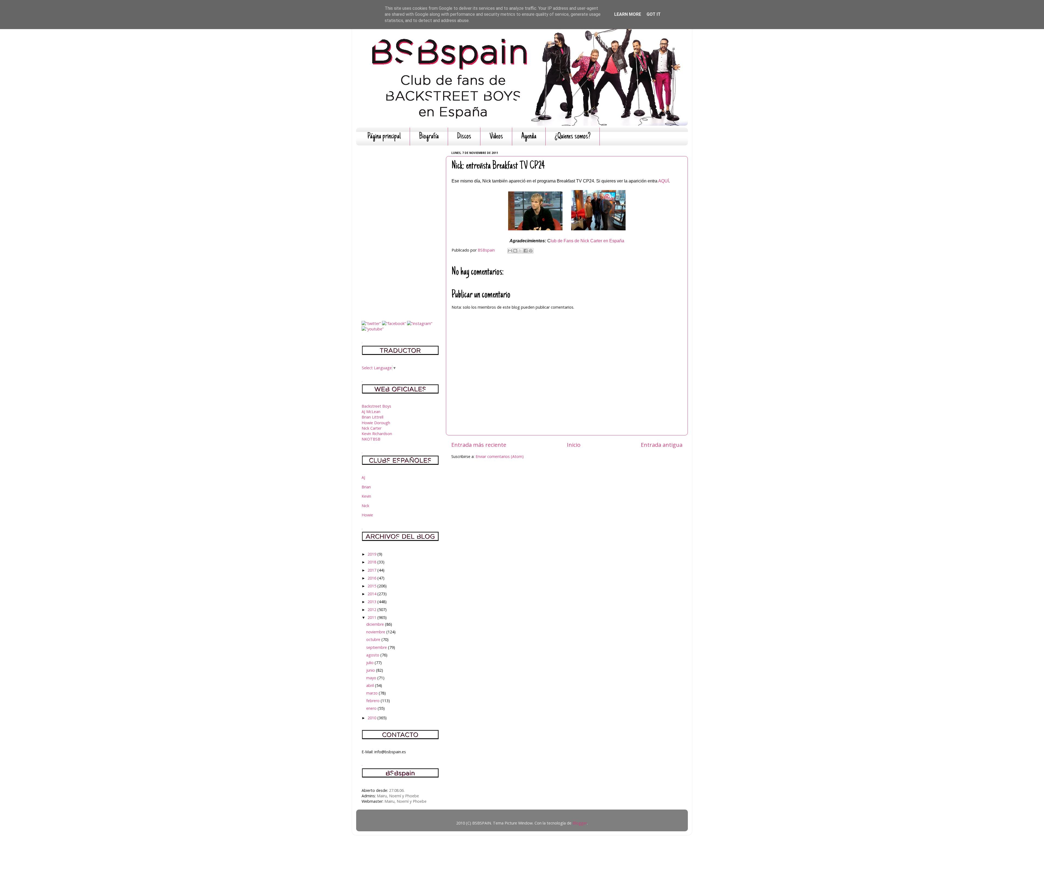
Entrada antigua (661, 444)
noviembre (376, 631)
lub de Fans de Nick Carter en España (587, 240)
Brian (366, 486)
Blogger (580, 823)
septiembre (377, 647)
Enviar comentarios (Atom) (500, 456)
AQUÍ (663, 181)
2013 (372, 601)
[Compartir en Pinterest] (530, 250)
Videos (496, 136)
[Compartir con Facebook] (525, 250)
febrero (373, 700)
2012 (372, 609)
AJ (363, 477)
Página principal (384, 136)
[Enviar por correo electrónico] (510, 250)
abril (370, 685)
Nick (365, 505)
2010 (372, 717)
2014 (372, 593)
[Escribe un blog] (515, 250)
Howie (367, 514)
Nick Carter (371, 428)
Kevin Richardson (377, 433)
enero (372, 708)
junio (371, 670)
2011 (372, 617)
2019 (372, 554)
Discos (464, 136)
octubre (373, 639)
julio (370, 662)
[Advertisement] (400, 231)
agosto (373, 655)
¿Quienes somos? (573, 136)
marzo (372, 693)
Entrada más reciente (478, 444)
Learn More (627, 14)
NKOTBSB (371, 439)
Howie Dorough (376, 422)
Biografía (429, 136)
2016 (372, 578)
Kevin (366, 496)
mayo (371, 677)
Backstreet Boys (376, 406)
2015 (372, 585)
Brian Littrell (372, 417)
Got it (654, 14)
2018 (372, 562)
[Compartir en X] (520, 250)
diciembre (375, 624)
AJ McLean (371, 411)
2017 (372, 570)
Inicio (573, 444)
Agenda (528, 136)
